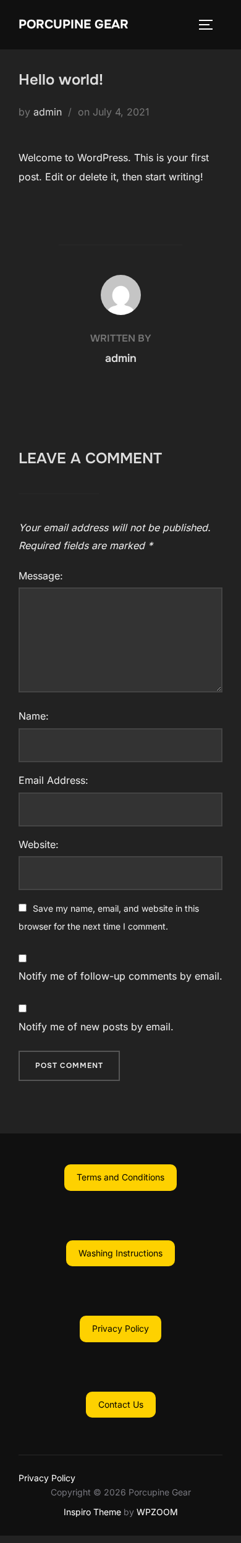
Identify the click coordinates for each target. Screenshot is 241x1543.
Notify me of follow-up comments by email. (120, 976)
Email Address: (53, 780)
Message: (41, 576)
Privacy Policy (47, 1478)
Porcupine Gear (74, 24)
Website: (39, 844)
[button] (120, 1177)
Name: (34, 716)
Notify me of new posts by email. (96, 1026)
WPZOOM (157, 1512)
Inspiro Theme (92, 1512)
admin (47, 112)
